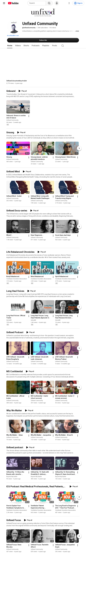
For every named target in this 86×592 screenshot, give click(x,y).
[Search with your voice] (57, 3)
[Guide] (4, 3)
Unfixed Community (12, 120)
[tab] (9, 45)
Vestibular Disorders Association (16, 279)
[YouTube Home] (13, 3)
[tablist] (43, 45)
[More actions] (29, 116)
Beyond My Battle (11, 476)
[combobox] (37, 3)
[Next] (79, 148)
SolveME (9, 320)
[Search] (49, 3)
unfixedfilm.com (14, 35)
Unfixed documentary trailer (16, 81)
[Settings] (69, 3)
